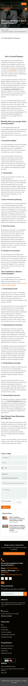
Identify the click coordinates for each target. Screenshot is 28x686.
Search (24, 3)
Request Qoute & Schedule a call (14, 553)
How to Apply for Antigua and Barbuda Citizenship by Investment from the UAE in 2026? (17, 528)
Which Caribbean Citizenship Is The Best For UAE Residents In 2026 (17, 518)
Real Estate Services (6, 653)
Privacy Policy (4, 629)
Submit (5, 507)
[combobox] (2, 468)
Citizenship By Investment (8, 634)
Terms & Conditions (6, 632)
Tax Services (4, 650)
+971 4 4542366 (12, 568)
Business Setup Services (7, 646)
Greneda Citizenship (6, 637)
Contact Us (4, 627)
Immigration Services (6, 648)
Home (2, 30)
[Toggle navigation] (26, 9)
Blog (7, 30)
